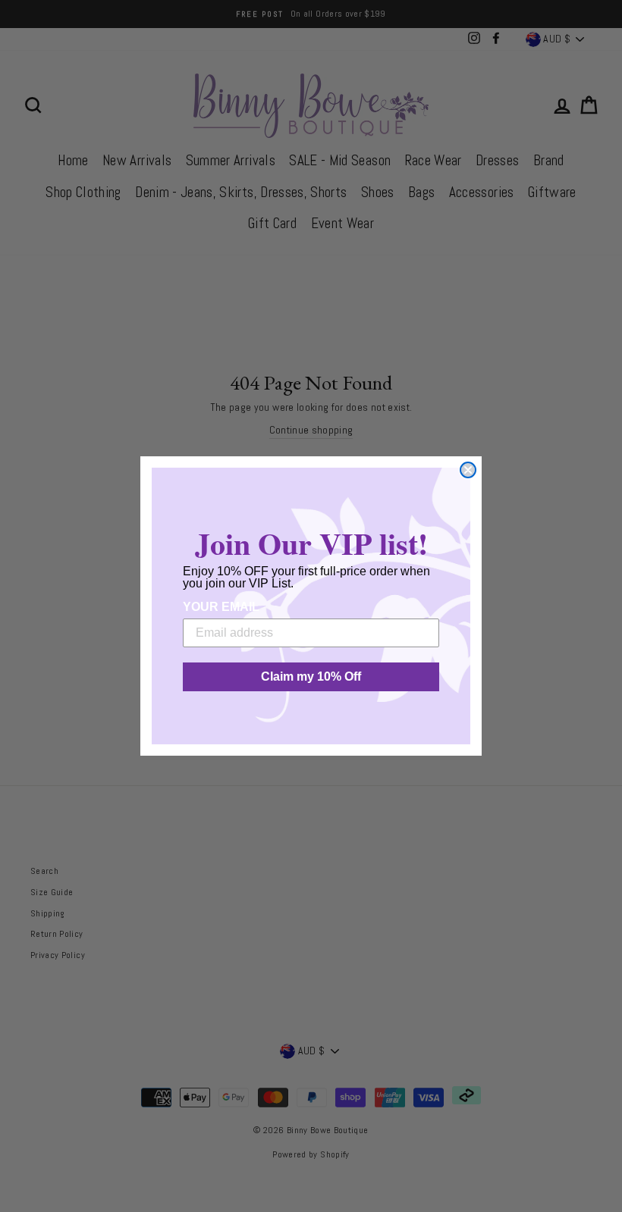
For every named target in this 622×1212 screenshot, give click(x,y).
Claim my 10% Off (311, 676)
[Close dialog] (468, 470)
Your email (221, 606)
